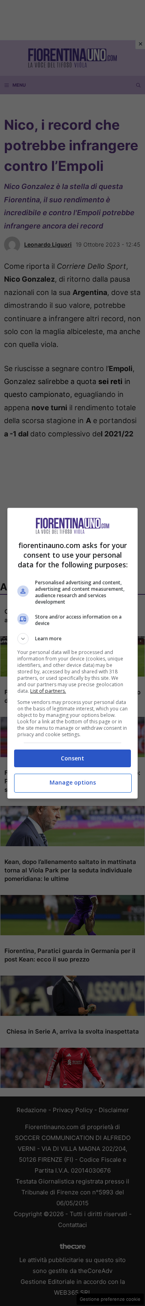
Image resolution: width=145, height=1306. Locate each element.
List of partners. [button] (48, 690)
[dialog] (72, 653)
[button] (72, 638)
